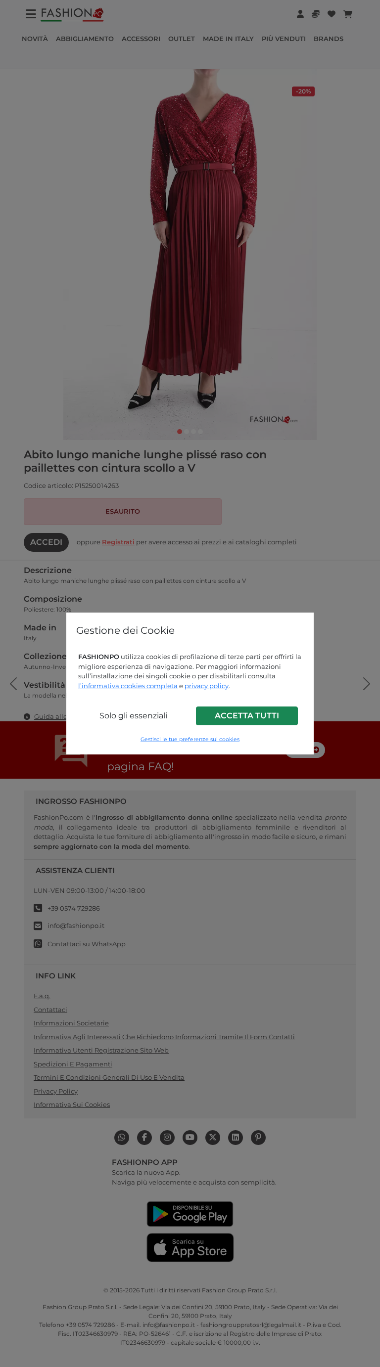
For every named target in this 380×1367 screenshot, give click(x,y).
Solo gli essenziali (133, 715)
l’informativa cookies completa (128, 686)
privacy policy (207, 686)
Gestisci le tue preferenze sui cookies (190, 739)
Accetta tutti (247, 715)
